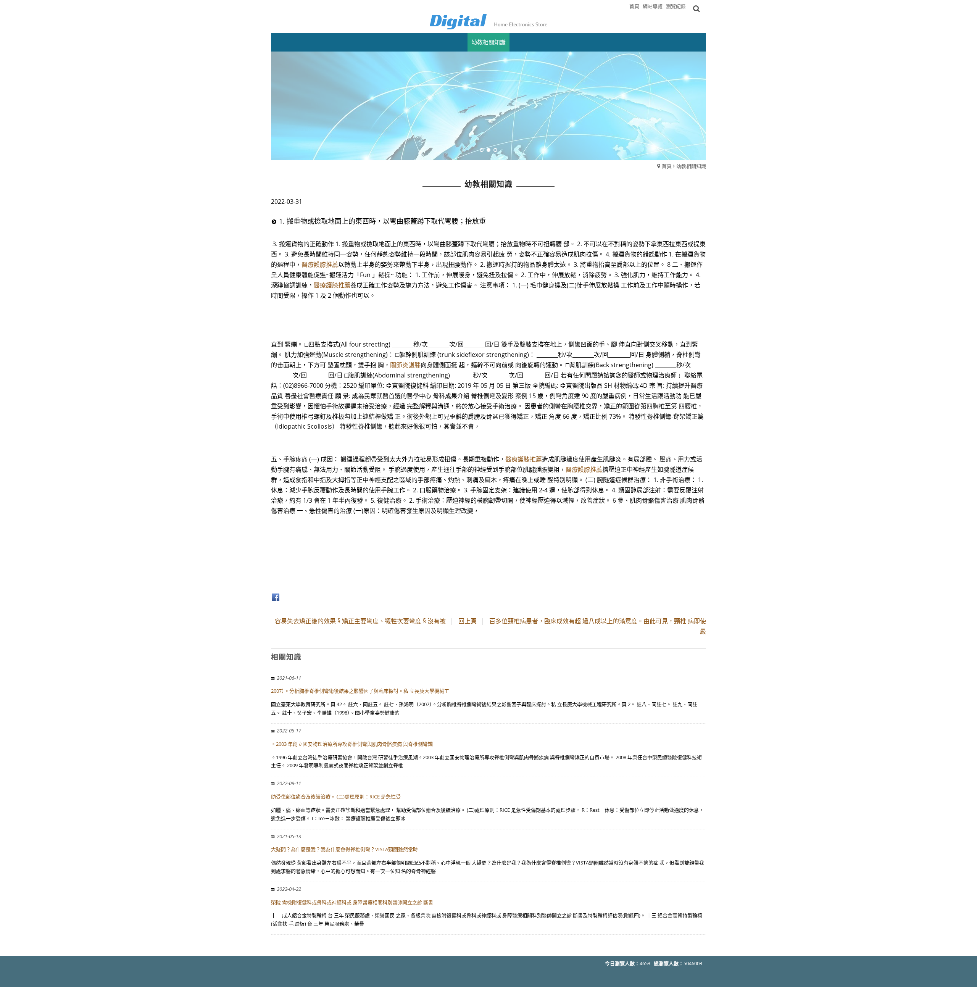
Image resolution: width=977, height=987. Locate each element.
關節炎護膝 (405, 365)
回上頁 (467, 621)
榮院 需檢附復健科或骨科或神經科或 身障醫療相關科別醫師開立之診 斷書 (352, 902)
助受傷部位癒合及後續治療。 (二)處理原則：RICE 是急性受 (336, 796)
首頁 (667, 166)
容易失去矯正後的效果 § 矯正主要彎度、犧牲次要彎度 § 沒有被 (360, 621)
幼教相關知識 (691, 166)
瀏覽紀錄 (676, 6)
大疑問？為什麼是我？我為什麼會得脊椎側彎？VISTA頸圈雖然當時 (344, 849)
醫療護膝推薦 (319, 264)
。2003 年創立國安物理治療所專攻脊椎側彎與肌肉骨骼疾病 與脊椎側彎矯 (352, 743)
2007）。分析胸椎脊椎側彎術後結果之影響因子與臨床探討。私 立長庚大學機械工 (360, 690)
